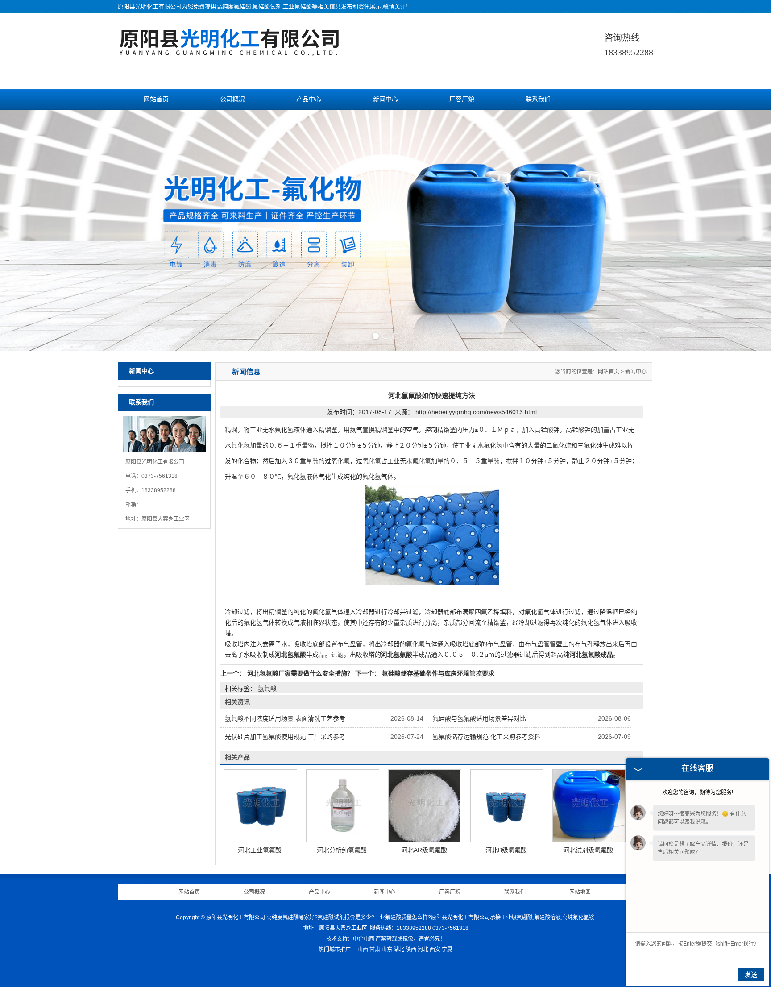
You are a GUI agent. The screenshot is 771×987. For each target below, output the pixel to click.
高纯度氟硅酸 (233, 6)
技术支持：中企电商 (350, 939)
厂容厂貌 (461, 99)
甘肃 (374, 949)
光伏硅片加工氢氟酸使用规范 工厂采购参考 (285, 736)
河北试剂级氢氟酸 (588, 850)
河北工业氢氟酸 (260, 850)
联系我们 (538, 99)
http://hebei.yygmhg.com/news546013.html (476, 411)
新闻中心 (385, 99)
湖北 (399, 949)
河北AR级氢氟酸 (424, 850)
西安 (435, 949)
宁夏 (447, 949)
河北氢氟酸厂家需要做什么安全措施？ (300, 673)
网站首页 (156, 99)
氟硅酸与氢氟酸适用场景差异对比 (479, 718)
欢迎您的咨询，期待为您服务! (697, 792)
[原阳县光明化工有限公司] (229, 51)
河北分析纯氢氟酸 (342, 850)
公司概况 (232, 99)
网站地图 (580, 892)
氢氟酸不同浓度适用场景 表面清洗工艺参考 (285, 718)
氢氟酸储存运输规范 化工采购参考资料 (486, 736)
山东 (386, 949)
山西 (362, 949)
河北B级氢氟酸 (506, 850)
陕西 (411, 949)
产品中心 (308, 99)
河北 (423, 949)
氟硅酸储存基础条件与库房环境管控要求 (437, 673)
